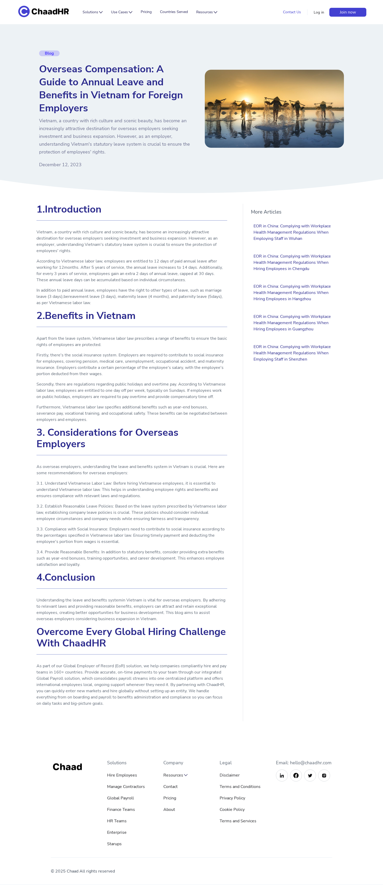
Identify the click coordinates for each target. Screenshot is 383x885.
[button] (93, 12)
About (169, 809)
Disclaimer (230, 775)
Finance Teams (121, 809)
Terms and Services (238, 821)
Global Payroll (120, 798)
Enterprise (117, 832)
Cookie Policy (232, 809)
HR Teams (117, 821)
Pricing (146, 11)
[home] (47, 12)
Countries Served (174, 11)
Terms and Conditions (240, 787)
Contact (170, 787)
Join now (348, 12)
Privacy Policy (232, 798)
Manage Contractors (126, 787)
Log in (319, 12)
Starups (114, 844)
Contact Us (292, 12)
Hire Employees (122, 775)
